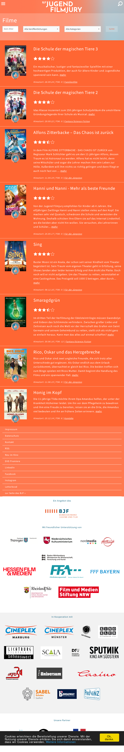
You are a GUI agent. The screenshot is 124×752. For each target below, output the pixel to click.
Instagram (10, 480)
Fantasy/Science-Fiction (77, 121)
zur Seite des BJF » (15, 493)
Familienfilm (70, 82)
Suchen (111, 29)
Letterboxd (11, 487)
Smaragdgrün (46, 300)
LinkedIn (10, 467)
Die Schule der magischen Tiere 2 (65, 92)
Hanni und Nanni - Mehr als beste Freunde (74, 188)
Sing (37, 244)
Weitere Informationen (61, 742)
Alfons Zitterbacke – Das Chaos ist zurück (73, 132)
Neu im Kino (11, 455)
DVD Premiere (12, 461)
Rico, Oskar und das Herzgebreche (66, 352)
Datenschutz (12, 436)
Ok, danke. (109, 737)
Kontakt (9, 442)
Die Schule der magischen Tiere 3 (65, 49)
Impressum (11, 429)
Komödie (68, 418)
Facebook (10, 474)
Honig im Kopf (47, 392)
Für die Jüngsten (73, 177)
